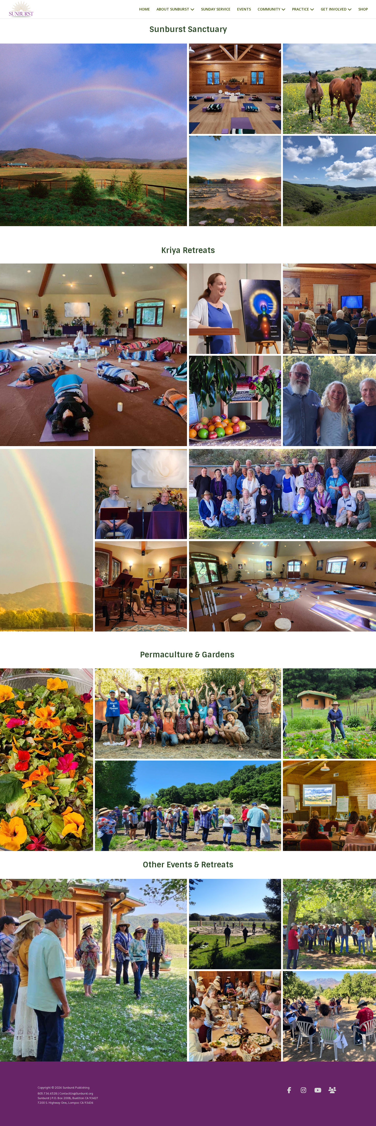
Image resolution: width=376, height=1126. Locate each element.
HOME (144, 9)
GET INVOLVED (334, 9)
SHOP (363, 9)
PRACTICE (300, 9)
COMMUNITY (269, 9)
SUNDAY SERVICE (215, 9)
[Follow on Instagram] (303, 1090)
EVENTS (244, 9)
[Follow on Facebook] (289, 1090)
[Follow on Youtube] (318, 1090)
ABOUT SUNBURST (173, 9)
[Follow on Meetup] (332, 1090)
